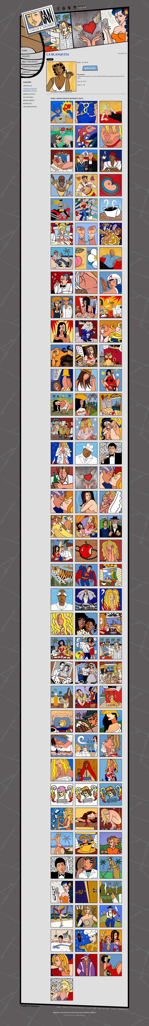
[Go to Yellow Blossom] (111, 965)
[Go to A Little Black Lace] (111, 112)
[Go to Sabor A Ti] (62, 770)
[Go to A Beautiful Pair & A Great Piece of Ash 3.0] (86, 112)
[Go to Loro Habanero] (111, 575)
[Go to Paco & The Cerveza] (62, 697)
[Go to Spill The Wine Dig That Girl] (86, 819)
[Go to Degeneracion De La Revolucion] (86, 307)
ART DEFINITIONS (30, 107)
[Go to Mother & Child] (86, 624)
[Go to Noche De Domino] (62, 648)
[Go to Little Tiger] (62, 575)
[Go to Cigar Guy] (62, 283)
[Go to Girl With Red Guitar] (111, 380)
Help (95, 1008)
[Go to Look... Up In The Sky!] (86, 575)
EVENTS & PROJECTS (31, 66)
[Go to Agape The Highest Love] (111, 136)
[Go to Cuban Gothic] (62, 307)
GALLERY (26, 56)
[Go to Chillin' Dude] (111, 258)
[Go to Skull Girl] (62, 794)
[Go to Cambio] (86, 234)
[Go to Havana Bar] (62, 429)
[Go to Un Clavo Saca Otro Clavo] (86, 892)
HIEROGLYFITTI (29, 94)
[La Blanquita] (61, 91)
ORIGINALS (27, 86)
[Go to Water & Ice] (62, 916)
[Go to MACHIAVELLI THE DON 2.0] (62, 599)
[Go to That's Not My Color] (111, 843)
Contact (65, 1007)
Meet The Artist (104, 1009)
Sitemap (114, 1009)
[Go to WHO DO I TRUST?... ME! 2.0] (62, 941)
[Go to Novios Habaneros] (86, 673)
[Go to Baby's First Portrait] (111, 185)
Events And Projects (77, 1008)
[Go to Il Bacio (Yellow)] (62, 502)
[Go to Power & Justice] (86, 746)
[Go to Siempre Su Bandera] (111, 770)
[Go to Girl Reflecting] (62, 380)
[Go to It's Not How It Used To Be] (62, 526)
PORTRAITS (27, 103)
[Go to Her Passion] (86, 429)
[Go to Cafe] (111, 209)
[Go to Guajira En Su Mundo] (62, 404)
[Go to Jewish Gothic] (111, 526)
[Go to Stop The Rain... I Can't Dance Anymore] (111, 819)
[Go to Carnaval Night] (111, 234)
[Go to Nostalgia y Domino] (62, 673)
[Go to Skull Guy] (86, 794)
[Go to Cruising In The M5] (111, 283)
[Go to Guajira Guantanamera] (86, 404)
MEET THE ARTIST (30, 62)
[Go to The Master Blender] (86, 867)
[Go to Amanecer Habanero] (62, 161)
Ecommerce (74, 1015)
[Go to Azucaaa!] (62, 185)
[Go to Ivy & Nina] (86, 526)
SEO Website (67, 1015)
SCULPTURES (28, 97)
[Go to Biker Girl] (62, 209)
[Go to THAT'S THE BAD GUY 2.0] (62, 867)
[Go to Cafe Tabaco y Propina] (62, 234)
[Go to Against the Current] (86, 136)
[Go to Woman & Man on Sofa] (111, 941)
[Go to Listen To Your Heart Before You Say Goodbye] (111, 551)
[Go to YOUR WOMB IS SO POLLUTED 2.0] (62, 989)
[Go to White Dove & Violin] (111, 916)
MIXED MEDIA (28, 100)
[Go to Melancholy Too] (62, 624)
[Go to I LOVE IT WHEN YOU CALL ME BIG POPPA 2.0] (86, 453)
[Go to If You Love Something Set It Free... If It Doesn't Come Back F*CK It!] (86, 478)
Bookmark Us (123, 1009)
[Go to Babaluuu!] (86, 185)
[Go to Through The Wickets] (111, 867)
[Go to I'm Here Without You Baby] (62, 478)
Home (59, 1007)
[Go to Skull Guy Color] (111, 794)
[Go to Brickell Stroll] (86, 209)
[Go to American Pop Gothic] (86, 161)
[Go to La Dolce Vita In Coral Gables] (62, 551)
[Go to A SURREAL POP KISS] (62, 136)
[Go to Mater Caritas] (86, 599)
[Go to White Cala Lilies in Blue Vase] (86, 916)
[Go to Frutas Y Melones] (86, 356)
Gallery (89, 1008)
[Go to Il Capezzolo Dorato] (86, 502)
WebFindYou (82, 1015)
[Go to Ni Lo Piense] (111, 624)
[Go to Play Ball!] (86, 721)
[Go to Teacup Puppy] (86, 843)
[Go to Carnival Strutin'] (62, 258)
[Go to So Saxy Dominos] (62, 819)
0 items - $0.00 (82, 8)
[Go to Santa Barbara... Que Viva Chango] (86, 770)
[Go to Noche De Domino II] (86, 648)
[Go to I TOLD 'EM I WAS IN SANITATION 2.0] (111, 453)
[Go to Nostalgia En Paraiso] (111, 648)
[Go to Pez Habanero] (62, 721)
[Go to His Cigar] (111, 429)
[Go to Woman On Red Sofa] (62, 965)
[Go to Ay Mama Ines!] (111, 161)
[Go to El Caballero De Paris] (86, 331)
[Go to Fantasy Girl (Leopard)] (62, 356)
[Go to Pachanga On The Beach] (111, 673)
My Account (81, 6)
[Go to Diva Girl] (62, 331)
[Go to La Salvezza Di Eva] (86, 551)
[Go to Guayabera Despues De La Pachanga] (111, 404)
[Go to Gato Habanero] (111, 356)
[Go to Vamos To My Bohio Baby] (111, 892)
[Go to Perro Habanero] (111, 697)
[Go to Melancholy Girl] (111, 599)
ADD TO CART (90, 68)
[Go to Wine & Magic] (86, 941)
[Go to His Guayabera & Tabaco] (62, 453)
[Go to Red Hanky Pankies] (111, 746)
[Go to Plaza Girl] (111, 721)
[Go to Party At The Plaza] (86, 697)
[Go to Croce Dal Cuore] (86, 283)
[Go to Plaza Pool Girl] (62, 746)
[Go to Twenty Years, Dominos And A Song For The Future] (62, 892)
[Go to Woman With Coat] (86, 965)
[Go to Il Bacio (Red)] (111, 478)
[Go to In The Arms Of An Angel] (111, 502)
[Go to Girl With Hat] (86, 380)
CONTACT (26, 72)
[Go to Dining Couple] (111, 307)
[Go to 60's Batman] (62, 112)
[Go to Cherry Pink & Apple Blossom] (86, 258)
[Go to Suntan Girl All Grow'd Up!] (62, 843)
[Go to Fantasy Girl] (111, 331)
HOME (24, 51)
